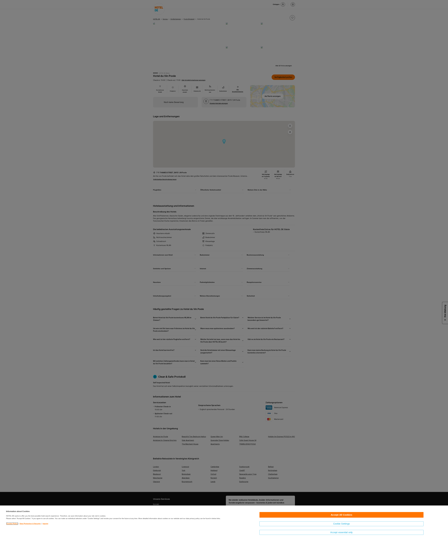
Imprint (45, 524)
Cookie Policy (12, 524)
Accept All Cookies (341, 515)
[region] (224, 522)
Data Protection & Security (30, 524)
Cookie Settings (341, 523)
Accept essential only (341, 532)
